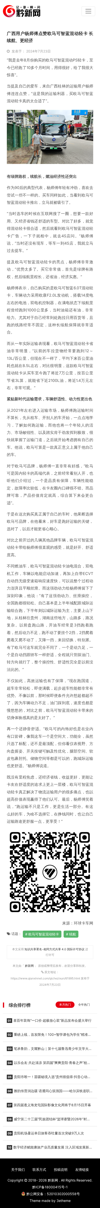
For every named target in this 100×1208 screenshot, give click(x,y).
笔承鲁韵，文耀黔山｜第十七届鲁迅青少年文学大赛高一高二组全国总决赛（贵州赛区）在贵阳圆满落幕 (49, 1050)
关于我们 (18, 1169)
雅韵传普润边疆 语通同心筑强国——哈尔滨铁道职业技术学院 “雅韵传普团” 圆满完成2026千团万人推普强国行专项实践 (50, 1092)
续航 (72, 934)
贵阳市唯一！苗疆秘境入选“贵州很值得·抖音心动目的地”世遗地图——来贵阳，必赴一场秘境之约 (49, 1078)
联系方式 (39, 1169)
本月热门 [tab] (65, 1004)
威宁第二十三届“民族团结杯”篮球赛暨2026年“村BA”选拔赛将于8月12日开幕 (47, 1120)
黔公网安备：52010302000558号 (53, 1194)
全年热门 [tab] (84, 1004)
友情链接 (82, 1169)
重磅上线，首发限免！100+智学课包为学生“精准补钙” (49, 1036)
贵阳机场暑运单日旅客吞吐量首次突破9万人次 (46, 1133)
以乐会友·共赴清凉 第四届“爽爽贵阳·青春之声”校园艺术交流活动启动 (49, 1064)
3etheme (64, 1201)
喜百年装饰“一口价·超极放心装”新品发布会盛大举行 (50, 1020)
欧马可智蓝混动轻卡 (43, 934)
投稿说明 (60, 1169)
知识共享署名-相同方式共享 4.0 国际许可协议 (54, 949)
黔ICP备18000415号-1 (50, 1187)
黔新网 (29, 966)
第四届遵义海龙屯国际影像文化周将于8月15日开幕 (49, 1105)
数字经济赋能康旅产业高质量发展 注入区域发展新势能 (49, 1148)
